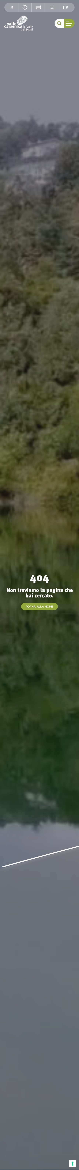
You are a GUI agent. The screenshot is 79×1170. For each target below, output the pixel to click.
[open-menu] (69, 23)
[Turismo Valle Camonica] (18, 23)
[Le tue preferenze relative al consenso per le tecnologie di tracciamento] (72, 1163)
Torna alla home (39, 606)
